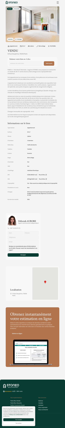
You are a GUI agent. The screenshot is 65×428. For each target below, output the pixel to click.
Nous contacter (43, 410)
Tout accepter (18, 419)
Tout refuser (18, 423)
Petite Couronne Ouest (17, 405)
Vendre (40, 403)
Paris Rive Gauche (16, 403)
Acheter (40, 405)
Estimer (40, 401)
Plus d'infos (42, 175)
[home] (12, 2)
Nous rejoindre (42, 407)
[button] (57, 2)
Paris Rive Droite (15, 401)
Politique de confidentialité (16, 414)
